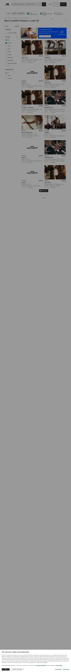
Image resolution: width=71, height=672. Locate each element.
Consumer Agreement (41, 665)
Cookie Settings (17, 669)
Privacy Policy (59, 665)
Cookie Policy (66, 669)
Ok (6, 669)
